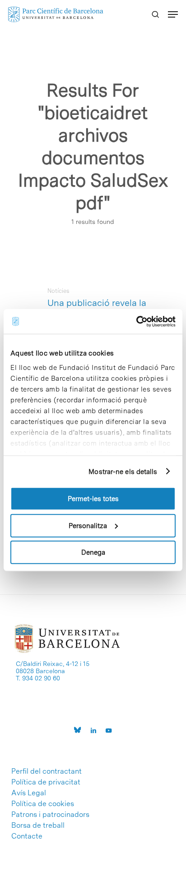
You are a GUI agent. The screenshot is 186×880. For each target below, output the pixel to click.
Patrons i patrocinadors (50, 814)
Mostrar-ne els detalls (122, 471)
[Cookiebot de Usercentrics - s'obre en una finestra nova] (136, 321)
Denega (93, 552)
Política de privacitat (45, 782)
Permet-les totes (93, 499)
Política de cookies (42, 803)
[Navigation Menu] (173, 14)
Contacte (26, 836)
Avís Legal (28, 793)
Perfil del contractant (46, 771)
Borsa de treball (38, 825)
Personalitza (88, 525)
